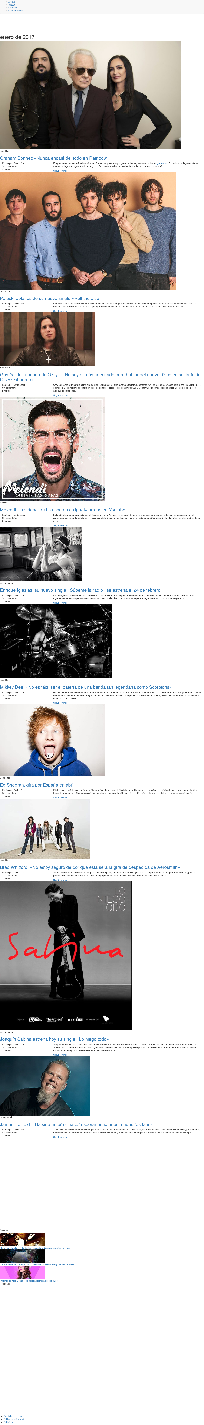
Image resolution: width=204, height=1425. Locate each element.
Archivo (11, 1)
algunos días (161, 163)
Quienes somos (15, 10)
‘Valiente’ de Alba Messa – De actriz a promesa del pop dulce (29, 1280)
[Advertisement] (73, 23)
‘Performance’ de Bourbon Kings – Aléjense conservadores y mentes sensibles (37, 1264)
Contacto (12, 7)
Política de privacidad (14, 1419)
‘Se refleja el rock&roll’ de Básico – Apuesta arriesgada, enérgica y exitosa (35, 1247)
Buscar (11, 4)
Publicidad (8, 1422)
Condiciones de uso (13, 1416)
